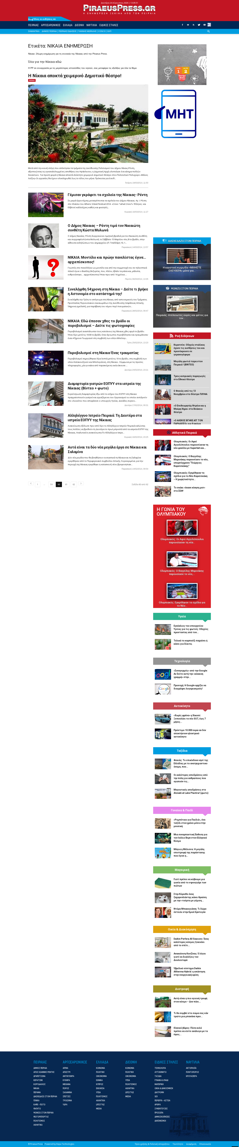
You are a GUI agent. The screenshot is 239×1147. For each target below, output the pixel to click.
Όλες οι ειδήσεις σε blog (42, 19)
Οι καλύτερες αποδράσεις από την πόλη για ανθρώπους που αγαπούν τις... (191, 778)
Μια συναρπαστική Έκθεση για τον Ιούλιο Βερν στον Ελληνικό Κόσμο (190, 837)
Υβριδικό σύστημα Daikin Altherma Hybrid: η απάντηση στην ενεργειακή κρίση (189, 971)
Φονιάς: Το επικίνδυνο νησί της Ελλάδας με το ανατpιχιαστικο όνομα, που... (191, 763)
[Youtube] (204, 26)
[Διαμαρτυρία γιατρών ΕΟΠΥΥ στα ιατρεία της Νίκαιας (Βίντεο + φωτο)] (46, 393)
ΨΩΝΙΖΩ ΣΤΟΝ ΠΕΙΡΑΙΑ (184, 288)
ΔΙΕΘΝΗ (79, 25)
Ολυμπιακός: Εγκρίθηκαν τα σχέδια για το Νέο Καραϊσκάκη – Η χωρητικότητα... (190, 476)
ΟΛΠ (109, 31)
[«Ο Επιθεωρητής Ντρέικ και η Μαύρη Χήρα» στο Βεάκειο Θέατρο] (163, 409)
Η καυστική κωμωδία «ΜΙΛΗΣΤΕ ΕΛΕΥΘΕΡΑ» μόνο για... (182, 269)
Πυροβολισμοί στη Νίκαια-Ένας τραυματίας (103, 353)
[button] (208, 34)
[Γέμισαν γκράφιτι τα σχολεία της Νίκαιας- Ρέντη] (46, 205)
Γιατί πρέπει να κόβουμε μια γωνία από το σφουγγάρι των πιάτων (190, 882)
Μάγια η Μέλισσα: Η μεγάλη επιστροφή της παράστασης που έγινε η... (189, 852)
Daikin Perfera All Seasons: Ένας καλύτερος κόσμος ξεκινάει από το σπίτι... (191, 942)
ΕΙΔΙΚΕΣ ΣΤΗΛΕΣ (108, 25)
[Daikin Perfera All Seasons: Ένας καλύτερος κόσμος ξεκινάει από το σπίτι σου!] (163, 942)
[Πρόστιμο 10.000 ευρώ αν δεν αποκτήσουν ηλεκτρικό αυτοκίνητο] (163, 734)
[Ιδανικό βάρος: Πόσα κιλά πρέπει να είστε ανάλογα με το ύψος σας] (163, 1031)
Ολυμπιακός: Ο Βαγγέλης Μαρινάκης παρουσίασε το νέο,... (182, 572)
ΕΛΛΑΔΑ (67, 25)
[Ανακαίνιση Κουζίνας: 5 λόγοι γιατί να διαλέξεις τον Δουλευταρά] (163, 957)
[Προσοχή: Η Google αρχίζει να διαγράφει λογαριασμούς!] (163, 689)
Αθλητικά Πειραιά (184, 432)
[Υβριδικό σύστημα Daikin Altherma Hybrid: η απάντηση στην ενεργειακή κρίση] (163, 972)
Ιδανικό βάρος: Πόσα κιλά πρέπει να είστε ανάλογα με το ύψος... (191, 1031)
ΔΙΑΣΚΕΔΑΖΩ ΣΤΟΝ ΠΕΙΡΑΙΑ (184, 241)
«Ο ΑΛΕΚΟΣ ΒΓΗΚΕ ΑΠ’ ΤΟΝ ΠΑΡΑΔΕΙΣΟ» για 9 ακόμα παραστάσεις (188, 423)
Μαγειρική (182, 869)
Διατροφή (182, 989)
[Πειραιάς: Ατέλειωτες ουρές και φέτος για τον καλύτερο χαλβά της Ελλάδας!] (182, 304)
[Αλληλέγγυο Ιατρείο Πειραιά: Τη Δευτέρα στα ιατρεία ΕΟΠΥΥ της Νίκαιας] (46, 425)
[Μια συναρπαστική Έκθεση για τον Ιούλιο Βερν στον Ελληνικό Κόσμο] (163, 838)
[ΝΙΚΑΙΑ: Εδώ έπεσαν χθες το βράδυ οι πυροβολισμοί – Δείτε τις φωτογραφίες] (46, 331)
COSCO (101, 31)
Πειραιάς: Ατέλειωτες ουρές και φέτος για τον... (182, 317)
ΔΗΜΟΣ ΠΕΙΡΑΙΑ (49, 31)
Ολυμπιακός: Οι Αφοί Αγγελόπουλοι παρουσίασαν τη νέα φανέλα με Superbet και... (191, 444)
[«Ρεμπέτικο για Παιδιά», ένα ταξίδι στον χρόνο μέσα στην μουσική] (163, 823)
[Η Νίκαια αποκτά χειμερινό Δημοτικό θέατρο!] (88, 124)
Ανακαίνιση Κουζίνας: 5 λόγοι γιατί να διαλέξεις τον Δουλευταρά (190, 956)
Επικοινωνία (205, 1144)
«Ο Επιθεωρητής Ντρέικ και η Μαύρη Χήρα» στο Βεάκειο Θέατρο (190, 408)
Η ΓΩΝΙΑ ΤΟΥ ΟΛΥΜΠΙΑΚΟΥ (171, 511)
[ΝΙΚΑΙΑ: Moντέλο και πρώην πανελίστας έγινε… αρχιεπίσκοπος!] (46, 267)
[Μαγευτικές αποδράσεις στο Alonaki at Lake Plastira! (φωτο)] (163, 793)
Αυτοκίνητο (182, 706)
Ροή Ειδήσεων (184, 336)
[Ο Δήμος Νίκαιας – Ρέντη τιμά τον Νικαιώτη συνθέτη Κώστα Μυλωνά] (43, 235)
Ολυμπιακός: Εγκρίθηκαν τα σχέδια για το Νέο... (182, 604)
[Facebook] (182, 26)
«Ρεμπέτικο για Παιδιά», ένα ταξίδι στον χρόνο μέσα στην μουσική (190, 823)
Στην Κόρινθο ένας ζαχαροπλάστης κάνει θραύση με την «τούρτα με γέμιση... (190, 897)
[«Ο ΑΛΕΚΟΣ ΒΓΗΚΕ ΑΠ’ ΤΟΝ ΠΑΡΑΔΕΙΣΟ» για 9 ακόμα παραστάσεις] (163, 424)
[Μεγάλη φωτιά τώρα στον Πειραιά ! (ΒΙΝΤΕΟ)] (163, 365)
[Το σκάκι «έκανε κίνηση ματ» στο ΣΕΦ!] (163, 491)
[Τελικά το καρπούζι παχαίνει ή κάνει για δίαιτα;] (163, 644)
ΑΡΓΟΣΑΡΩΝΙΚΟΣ (50, 25)
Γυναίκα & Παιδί (182, 810)
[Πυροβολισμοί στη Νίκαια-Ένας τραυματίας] (46, 363)
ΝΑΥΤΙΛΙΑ (91, 25)
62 (74, 484)
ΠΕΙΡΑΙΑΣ (33, 25)
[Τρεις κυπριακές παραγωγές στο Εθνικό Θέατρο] (163, 379)
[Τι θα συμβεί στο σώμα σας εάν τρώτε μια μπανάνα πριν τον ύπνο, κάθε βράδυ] (163, 1017)
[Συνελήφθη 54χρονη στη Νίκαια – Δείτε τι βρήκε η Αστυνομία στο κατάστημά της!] (46, 299)
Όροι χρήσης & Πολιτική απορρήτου (152, 1144)
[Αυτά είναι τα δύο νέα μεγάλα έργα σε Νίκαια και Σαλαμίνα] (46, 457)
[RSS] (193, 26)
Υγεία (182, 616)
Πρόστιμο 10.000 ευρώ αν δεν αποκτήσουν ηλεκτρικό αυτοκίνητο (190, 733)
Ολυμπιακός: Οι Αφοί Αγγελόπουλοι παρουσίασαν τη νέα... (182, 541)
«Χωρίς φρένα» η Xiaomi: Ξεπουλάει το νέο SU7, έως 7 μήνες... (190, 718)
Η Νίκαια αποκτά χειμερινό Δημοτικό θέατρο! (74, 75)
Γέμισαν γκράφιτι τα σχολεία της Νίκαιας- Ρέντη (107, 195)
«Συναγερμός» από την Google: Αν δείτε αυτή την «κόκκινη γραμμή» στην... (191, 673)
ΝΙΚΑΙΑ (32, 80)
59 (51, 484)
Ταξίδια (182, 750)
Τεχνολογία (182, 661)
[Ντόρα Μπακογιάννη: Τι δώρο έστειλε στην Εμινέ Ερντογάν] (163, 912)
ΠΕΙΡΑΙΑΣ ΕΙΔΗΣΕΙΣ (67, 31)
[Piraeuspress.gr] (119, 9)
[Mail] (188, 26)
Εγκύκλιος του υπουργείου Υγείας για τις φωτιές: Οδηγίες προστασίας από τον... (191, 629)
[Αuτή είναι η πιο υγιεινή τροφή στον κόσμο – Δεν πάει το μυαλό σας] (163, 1002)
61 (66, 484)
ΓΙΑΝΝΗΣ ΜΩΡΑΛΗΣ (87, 31)
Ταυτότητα (178, 1144)
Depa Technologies (65, 1144)
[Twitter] (199, 26)
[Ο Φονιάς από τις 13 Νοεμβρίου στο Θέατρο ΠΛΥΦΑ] (163, 394)
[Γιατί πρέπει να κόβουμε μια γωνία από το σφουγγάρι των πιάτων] (163, 883)
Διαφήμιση (191, 1144)
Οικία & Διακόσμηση (182, 929)
